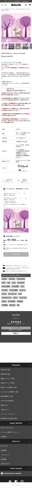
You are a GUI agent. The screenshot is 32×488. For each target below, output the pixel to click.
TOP (2, 9)
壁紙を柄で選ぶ (6, 374)
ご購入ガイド (5, 410)
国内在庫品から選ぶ (7, 396)
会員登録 (3, 437)
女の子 (4, 301)
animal (4, 279)
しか (22, 286)
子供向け (19, 301)
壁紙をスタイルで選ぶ (8, 378)
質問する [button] (16, 333)
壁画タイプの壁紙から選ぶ (9, 387)
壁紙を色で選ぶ (6, 370)
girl (9, 282)
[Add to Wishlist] (16, 259)
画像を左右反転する (10, 202)
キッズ (4, 294)
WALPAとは (4, 446)
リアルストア (5, 455)
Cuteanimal (20, 279)
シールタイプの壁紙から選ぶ (10, 392)
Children (12, 279)
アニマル (12, 9)
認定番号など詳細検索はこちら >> (22, 156)
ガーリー (22, 290)
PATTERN (7, 9)
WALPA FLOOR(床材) (7, 401)
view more (25, 1)
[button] (5, 4)
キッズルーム (12, 294)
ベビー (15, 297)
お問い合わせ (5, 464)
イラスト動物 (13, 290)
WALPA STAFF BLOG (7, 428)
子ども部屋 (12, 301)
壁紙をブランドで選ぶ (8, 383)
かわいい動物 (6, 286)
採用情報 (3, 459)
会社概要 (3, 450)
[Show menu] (2, 5)
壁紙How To (4, 405)
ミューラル (23, 297)
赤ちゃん (12, 305)
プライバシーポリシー (8, 414)
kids (13, 282)
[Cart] (30, 4)
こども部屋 (15, 286)
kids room (21, 282)
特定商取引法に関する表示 (9, 418)
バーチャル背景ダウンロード (10, 432)
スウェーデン (24, 170)
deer (3, 282)
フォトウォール (6, 297)
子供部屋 (4, 305)
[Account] (26, 4)
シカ (20, 294)
